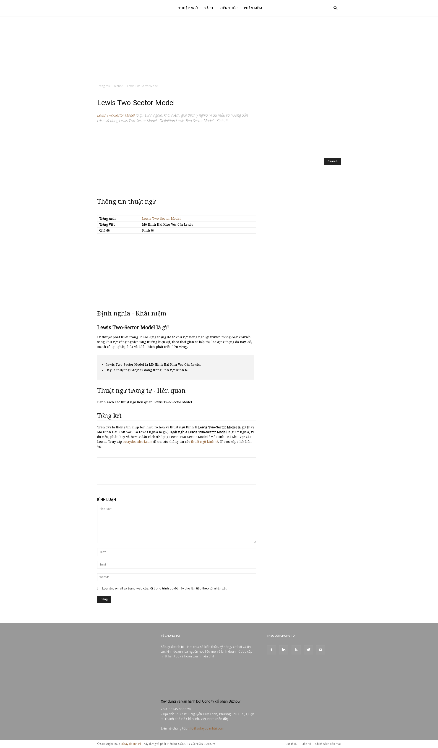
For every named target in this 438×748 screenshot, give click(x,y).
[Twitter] (308, 649)
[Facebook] (271, 649)
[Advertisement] (219, 50)
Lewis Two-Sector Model (161, 218)
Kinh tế (118, 86)
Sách (208, 8)
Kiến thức (228, 8)
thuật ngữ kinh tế (204, 441)
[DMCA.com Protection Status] (195, 691)
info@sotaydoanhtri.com (206, 728)
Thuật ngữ (188, 8)
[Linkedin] (283, 649)
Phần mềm (253, 8)
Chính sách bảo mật (328, 744)
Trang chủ (103, 86)
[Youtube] (320, 649)
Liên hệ (306, 744)
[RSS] (296, 649)
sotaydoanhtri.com (137, 441)
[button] (335, 8)
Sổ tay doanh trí (172, 646)
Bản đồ (221, 719)
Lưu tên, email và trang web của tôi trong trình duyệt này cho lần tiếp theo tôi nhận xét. (164, 588)
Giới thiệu (291, 744)
